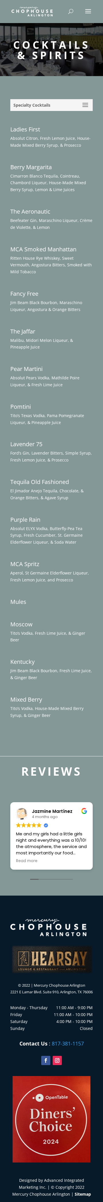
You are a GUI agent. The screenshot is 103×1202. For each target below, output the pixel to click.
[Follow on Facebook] (45, 1060)
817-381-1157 (68, 1043)
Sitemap (83, 1194)
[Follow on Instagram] (57, 1060)
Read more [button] (26, 861)
